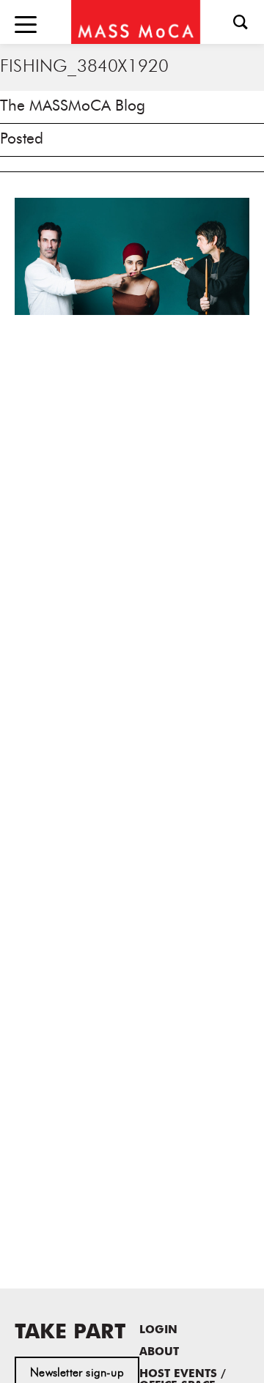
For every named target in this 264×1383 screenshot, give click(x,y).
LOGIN (158, 1330)
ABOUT (159, 1352)
